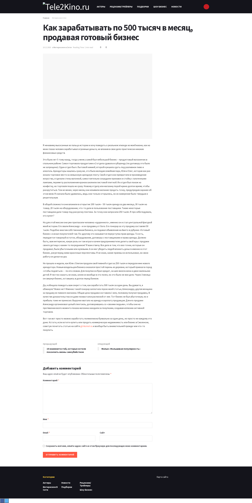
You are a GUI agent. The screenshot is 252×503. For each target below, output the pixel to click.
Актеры (101, 6)
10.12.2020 (47, 47)
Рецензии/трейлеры (121, 6)
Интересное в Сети (59, 18)
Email (46, 432)
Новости (176, 6)
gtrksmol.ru (86, 326)
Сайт (102, 432)
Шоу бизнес (160, 6)
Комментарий (51, 380)
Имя (46, 419)
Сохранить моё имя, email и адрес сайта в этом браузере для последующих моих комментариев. (96, 446)
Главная (46, 18)
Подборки (143, 6)
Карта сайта (162, 477)
